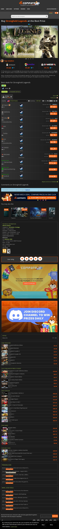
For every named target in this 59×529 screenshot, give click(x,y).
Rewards (23, 9)
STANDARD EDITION (15, 91)
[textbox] (13, 101)
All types (4, 91)
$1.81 (53, 120)
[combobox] (17, 101)
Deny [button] (43, 524)
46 (3, 128)
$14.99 (52, 169)
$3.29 (53, 148)
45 (3, 113)
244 (4, 149)
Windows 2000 (8, 239)
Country (4, 100)
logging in (27, 189)
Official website (6, 225)
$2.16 (53, 135)
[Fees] (51, 101)
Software (16, 9)
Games (2, 9)
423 (4, 107)
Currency (32, 100)
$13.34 (52, 163)
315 (4, 141)
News (28, 9)
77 (3, 171)
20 (3, 177)
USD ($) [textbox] (38, 101)
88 (3, 156)
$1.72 (53, 113)
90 (3, 119)
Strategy (17, 227)
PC (4, 85)
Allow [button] (51, 524)
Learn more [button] (14, 526)
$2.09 (53, 128)
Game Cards (9, 9)
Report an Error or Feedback (49, 181)
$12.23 (52, 156)
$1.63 (53, 106)
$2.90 (53, 142)
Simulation (12, 227)
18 (3, 164)
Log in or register (51, 9)
